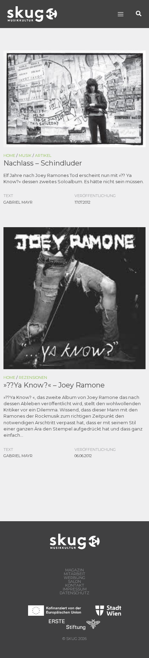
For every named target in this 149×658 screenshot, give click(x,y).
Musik (25, 155)
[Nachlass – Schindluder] (74, 99)
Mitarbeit (74, 574)
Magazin (74, 570)
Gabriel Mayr (18, 202)
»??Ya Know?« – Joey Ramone (54, 385)
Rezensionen (33, 377)
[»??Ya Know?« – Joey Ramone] (74, 298)
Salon (74, 582)
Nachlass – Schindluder (42, 163)
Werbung (74, 578)
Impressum (75, 589)
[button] (139, 14)
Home (9, 155)
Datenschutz (74, 593)
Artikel (43, 155)
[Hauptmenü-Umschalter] (120, 14)
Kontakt (74, 585)
